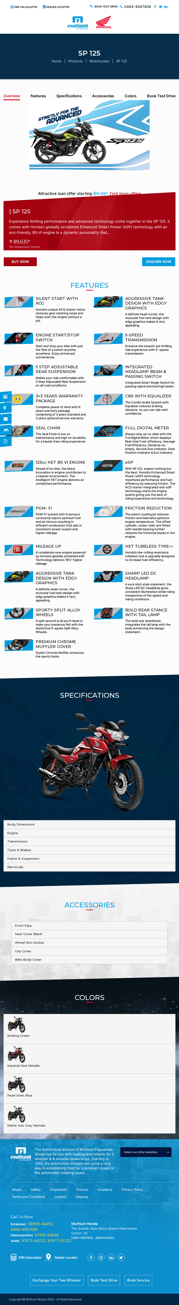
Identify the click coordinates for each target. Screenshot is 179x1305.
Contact (60, 1197)
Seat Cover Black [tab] (28, 934)
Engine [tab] (12, 833)
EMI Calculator (25, 7)
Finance (82, 1189)
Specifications (69, 96)
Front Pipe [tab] (23, 925)
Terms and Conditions (28, 1197)
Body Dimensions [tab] (21, 824)
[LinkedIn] (165, 6)
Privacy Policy (132, 1189)
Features (38, 96)
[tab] (89, 1029)
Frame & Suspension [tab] (23, 858)
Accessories (103, 96)
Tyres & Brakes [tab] (19, 850)
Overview (11, 96)
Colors (131, 96)
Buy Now (20, 261)
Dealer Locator (57, 7)
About (16, 1189)
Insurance (104, 1189)
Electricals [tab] (15, 867)
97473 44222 (33, 1240)
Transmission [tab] (17, 841)
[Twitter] (160, 6)
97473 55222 (59, 1240)
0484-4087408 (137, 6)
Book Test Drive (106, 6)
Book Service (138, 1280)
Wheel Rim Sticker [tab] (29, 942)
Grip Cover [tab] (23, 951)
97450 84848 (47, 1235)
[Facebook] (155, 6)
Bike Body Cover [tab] (28, 959)
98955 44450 (40, 1223)
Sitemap (82, 1197)
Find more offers (125, 193)
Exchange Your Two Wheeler (57, 1280)
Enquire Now (158, 261)
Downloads (58, 1189)
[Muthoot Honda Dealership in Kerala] (89, 24)
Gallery (35, 1189)
